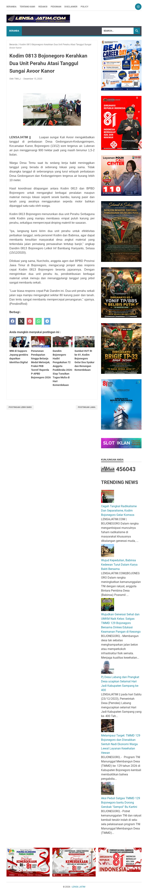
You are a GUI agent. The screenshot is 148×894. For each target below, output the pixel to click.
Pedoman (56, 6)
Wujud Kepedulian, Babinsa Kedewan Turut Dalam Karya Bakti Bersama (119, 565)
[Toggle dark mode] (138, 6)
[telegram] (47, 321)
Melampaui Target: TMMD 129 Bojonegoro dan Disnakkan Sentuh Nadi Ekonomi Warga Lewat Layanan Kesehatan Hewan (120, 744)
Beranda (11, 6)
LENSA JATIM (78, 887)
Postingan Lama (86, 407)
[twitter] (21, 321)
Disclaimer (70, 6)
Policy (84, 6)
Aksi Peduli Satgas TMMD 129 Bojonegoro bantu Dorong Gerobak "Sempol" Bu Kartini (120, 802)
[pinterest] (30, 321)
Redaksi (42, 6)
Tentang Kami (27, 6)
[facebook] (12, 321)
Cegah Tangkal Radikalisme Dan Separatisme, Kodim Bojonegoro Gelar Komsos (119, 510)
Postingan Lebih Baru (20, 407)
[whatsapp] (38, 321)
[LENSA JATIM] (38, 19)
